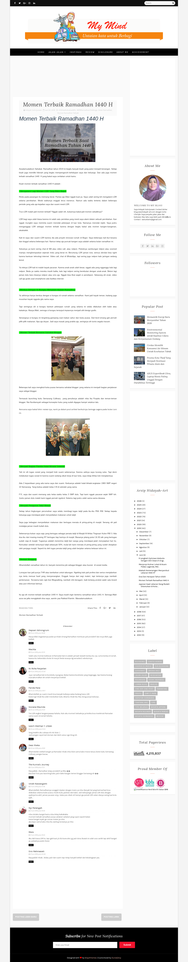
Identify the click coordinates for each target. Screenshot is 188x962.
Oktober (143, 539)
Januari (142, 607)
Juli (141, 551)
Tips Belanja (141, 707)
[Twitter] (110, 608)
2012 (139, 635)
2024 (139, 509)
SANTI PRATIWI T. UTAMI (40, 726)
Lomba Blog (141, 684)
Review (90, 52)
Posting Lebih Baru (26, 916)
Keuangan (140, 680)
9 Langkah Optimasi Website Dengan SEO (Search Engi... (151, 559)
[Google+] (157, 246)
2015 (139, 623)
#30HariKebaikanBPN (67, 110)
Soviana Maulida (37, 707)
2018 (139, 612)
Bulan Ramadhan (105, 110)
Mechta (32, 649)
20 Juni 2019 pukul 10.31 (37, 710)
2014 (139, 627)
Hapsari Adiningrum (39, 630)
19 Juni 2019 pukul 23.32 (37, 671)
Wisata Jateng (158, 707)
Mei (141, 591)
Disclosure (105, 52)
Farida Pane (34, 688)
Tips (153, 702)
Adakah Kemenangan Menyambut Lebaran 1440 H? (154, 571)
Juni (141, 555)
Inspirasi (76, 52)
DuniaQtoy (116, 958)
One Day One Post (144, 689)
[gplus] (24, 3)
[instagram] (29, 3)
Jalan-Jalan (56, 52)
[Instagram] (162, 246)
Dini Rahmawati (36, 851)
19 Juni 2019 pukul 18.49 (37, 633)
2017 (139, 615)
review (160, 716)
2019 (139, 528)
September (144, 543)
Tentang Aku (141, 702)
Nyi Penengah (35, 808)
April (141, 595)
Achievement (140, 52)
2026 (139, 501)
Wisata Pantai (161, 712)
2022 (139, 516)
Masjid (153, 684)
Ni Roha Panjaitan (37, 668)
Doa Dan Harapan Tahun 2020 (152, 576)
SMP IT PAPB (150, 693)
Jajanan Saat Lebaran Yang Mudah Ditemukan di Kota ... (154, 585)
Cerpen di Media (143, 666)
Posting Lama (111, 916)
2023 (139, 513)
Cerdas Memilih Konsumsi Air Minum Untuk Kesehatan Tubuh (159, 348)
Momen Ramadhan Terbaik (68, 113)
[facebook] (15, 3)
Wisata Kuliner (143, 712)
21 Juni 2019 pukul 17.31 (37, 767)
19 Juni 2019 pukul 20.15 (37, 652)
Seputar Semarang (144, 698)
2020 (139, 524)
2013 (139, 631)
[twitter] (20, 3)
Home (41, 52)
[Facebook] (100, 608)
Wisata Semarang (144, 716)
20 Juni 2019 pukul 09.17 (37, 691)
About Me (122, 52)
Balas (31, 643)
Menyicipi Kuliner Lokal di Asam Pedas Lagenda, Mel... (153, 565)
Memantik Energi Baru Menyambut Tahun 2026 (158, 320)
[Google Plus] (105, 608)
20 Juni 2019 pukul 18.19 (37, 748)
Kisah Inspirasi (156, 680)
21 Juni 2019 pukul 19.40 (37, 811)
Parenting (162, 689)
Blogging (140, 662)
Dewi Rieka (34, 745)
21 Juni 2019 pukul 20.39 (37, 854)
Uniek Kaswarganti (38, 783)
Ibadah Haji (154, 671)
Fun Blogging (162, 666)
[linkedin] (34, 3)
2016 (139, 619)
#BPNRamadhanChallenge (87, 110)
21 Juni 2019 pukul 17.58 (37, 786)
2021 (139, 520)
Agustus (143, 547)
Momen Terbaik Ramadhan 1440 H (154, 580)
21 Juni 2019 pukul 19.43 (37, 835)
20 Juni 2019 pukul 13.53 (37, 729)
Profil (138, 693)
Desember (144, 532)
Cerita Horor (155, 662)
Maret (142, 599)
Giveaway (140, 671)
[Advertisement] (68, 77)
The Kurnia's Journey (39, 764)
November (144, 535)
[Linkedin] (114, 608)
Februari (143, 603)
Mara (31, 832)
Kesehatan (155, 675)
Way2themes (91, 958)
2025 (139, 505)
